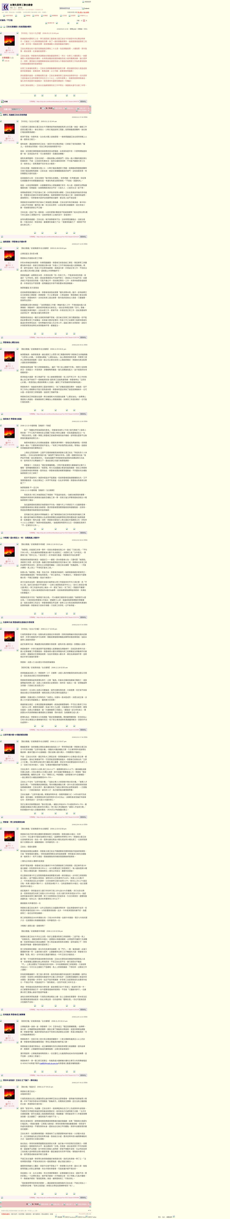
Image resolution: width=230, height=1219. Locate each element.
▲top (89, 1210)
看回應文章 (50, 23)
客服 (51, 1214)
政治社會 (11, 12)
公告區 (64, 16)
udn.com (88, 1214)
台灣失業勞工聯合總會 (21, 5)
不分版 (10, 20)
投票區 (36, 16)
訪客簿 (73, 16)
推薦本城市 (21, 9)
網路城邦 (88, 2)
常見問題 (21, 1214)
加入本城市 (13, 9)
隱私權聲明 (45, 1214)
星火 (15, 8)
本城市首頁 (9, 16)
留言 (5, 52)
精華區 (28, 16)
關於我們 (14, 1214)
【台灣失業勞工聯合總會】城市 (31, 12)
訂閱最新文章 (39, 9)
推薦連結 (55, 16)
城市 (6, 12)
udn (3, 12)
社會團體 (18, 12)
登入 (159, 1217)
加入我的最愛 (30, 9)
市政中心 (84, 16)
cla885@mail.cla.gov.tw (49, 1063)
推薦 (85, 29)
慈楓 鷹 (7, 61)
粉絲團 (60, 1217)
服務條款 (28, 1214)
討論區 (19, 16)
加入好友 (11, 52)
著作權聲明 (36, 1214)
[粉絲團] (56, 1216)
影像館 (45, 16)
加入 (163, 1217)
